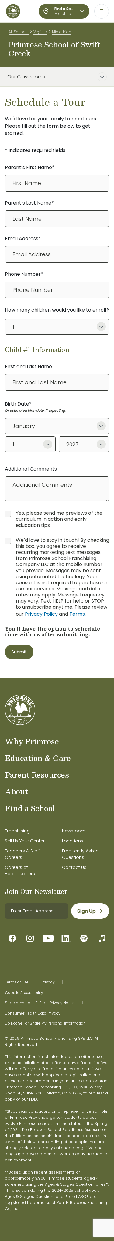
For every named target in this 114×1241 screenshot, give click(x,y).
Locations (72, 841)
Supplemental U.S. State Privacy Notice (40, 1003)
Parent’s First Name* (29, 167)
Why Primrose (32, 741)
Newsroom (73, 831)
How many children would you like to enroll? (57, 309)
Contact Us (74, 867)
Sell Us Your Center (25, 841)
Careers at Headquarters (20, 870)
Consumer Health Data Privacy (32, 1013)
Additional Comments (31, 468)
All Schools (19, 31)
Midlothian (61, 31)
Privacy (48, 982)
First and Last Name (28, 366)
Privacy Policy (41, 613)
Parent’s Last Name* (29, 202)
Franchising (17, 831)
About (16, 791)
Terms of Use (17, 982)
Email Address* (23, 238)
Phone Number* (24, 274)
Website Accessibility (24, 992)
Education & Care (38, 758)
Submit (19, 652)
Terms (77, 613)
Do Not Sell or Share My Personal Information (45, 1023)
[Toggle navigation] (102, 11)
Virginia (40, 31)
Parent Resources (37, 775)
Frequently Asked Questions (80, 854)
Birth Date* (18, 403)
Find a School (30, 808)
